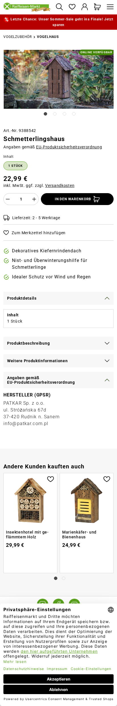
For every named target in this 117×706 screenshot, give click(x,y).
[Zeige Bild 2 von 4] (55, 114)
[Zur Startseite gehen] (27, 7)
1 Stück (15, 166)
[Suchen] (59, 7)
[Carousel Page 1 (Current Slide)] (55, 578)
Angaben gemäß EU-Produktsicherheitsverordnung (41, 380)
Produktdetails (22, 298)
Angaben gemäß (52, 147)
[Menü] (109, 7)
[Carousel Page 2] (63, 578)
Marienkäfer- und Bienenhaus (79, 534)
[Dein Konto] (84, 7)
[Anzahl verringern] (7, 199)
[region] (58, 86)
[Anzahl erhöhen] (34, 199)
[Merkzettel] (72, 7)
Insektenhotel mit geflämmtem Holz (27, 534)
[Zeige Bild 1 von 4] (45, 114)
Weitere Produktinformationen (37, 361)
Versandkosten (59, 185)
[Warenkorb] (97, 7)
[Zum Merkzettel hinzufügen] (50, 478)
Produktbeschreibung (28, 343)
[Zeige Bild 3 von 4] (64, 114)
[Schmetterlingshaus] (59, 79)
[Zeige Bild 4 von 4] (74, 114)
